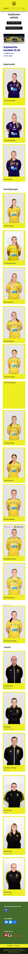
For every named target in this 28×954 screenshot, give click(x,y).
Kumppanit (17, 946)
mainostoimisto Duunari (12, 951)
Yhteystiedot (10, 946)
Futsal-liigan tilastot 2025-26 (14, 28)
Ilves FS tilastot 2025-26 (14, 23)
